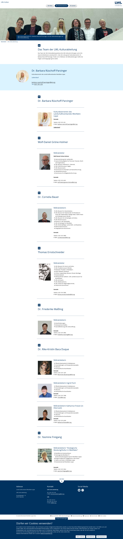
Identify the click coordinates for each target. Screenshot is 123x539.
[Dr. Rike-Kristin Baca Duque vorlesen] (39, 345)
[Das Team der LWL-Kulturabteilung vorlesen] (39, 45)
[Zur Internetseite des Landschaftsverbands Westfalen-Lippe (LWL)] (118, 3)
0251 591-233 (38, 84)
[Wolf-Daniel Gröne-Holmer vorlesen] (39, 138)
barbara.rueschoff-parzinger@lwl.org (43, 82)
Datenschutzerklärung (46, 533)
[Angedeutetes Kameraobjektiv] (82, 490)
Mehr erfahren (80, 536)
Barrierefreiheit (55, 515)
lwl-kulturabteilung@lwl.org (57, 494)
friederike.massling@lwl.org (65, 334)
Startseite (3, 41)
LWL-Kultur (5, 2)
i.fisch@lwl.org (61, 397)
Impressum (86, 515)
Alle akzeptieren (101, 536)
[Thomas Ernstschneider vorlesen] (39, 248)
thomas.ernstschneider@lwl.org (66, 294)
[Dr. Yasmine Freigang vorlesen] (39, 433)
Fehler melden (103, 515)
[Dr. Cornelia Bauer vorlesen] (39, 193)
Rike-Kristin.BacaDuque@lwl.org (66, 374)
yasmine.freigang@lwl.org (65, 471)
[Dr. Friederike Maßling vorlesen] (39, 305)
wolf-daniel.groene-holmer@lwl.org (67, 182)
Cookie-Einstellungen (61, 518)
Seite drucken (95, 515)
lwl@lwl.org (53, 502)
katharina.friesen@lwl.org (65, 422)
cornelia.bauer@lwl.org (64, 237)
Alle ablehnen (90, 536)
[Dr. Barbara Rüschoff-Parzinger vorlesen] (39, 96)
